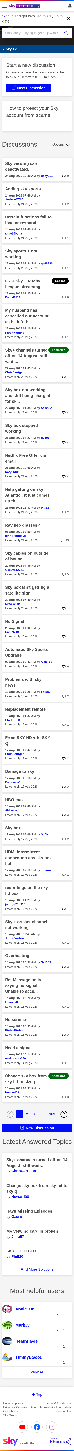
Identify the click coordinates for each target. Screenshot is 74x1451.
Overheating (17, 955)
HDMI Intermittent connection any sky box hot (28, 858)
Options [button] (58, 144)
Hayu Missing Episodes (29, 1211)
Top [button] (39, 1394)
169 (52, 1114)
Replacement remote (25, 709)
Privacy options (13, 1403)
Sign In (69, 7)
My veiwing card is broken (32, 1231)
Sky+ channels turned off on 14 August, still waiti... (26, 356)
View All (37, 1372)
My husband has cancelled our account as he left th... (27, 316)
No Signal (14, 621)
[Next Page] (64, 1114)
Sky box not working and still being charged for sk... (27, 395)
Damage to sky (19, 771)
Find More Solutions (37, 1269)
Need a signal (18, 1048)
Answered (59, 350)
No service (15, 1019)
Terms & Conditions (58, 1403)
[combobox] (33, 33)
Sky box (13, 828)
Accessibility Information (55, 1407)
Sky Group (10, 1415)
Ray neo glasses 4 (23, 525)
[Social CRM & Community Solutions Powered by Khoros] (60, 1441)
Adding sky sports (23, 189)
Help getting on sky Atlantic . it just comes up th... (27, 495)
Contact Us (63, 1411)
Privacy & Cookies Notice (19, 1407)
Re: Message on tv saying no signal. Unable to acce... (23, 985)
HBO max (14, 799)
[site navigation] (4, 6)
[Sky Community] (25, 6)
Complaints (10, 1411)
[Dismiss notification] (68, 18)
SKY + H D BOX (21, 1251)
